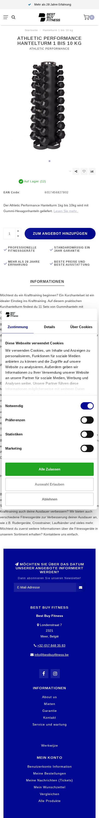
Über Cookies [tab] (81, 327)
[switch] (87, 420)
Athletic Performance (49, 48)
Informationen (47, 281)
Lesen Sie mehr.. (66, 211)
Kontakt (49, 717)
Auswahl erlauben (49, 484)
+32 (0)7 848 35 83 (51, 645)
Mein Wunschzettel (49, 787)
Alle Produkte (49, 801)
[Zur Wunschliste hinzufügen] (84, 171)
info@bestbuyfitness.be (52, 654)
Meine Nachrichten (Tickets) (49, 780)
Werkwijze (49, 745)
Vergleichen (49, 794)
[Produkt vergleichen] (92, 171)
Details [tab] (49, 327)
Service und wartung (49, 724)
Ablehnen (49, 499)
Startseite (31, 30)
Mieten (49, 704)
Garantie (49, 711)
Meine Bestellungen (49, 773)
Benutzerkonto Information (49, 766)
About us (49, 697)
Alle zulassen (49, 469)
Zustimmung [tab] (18, 327)
